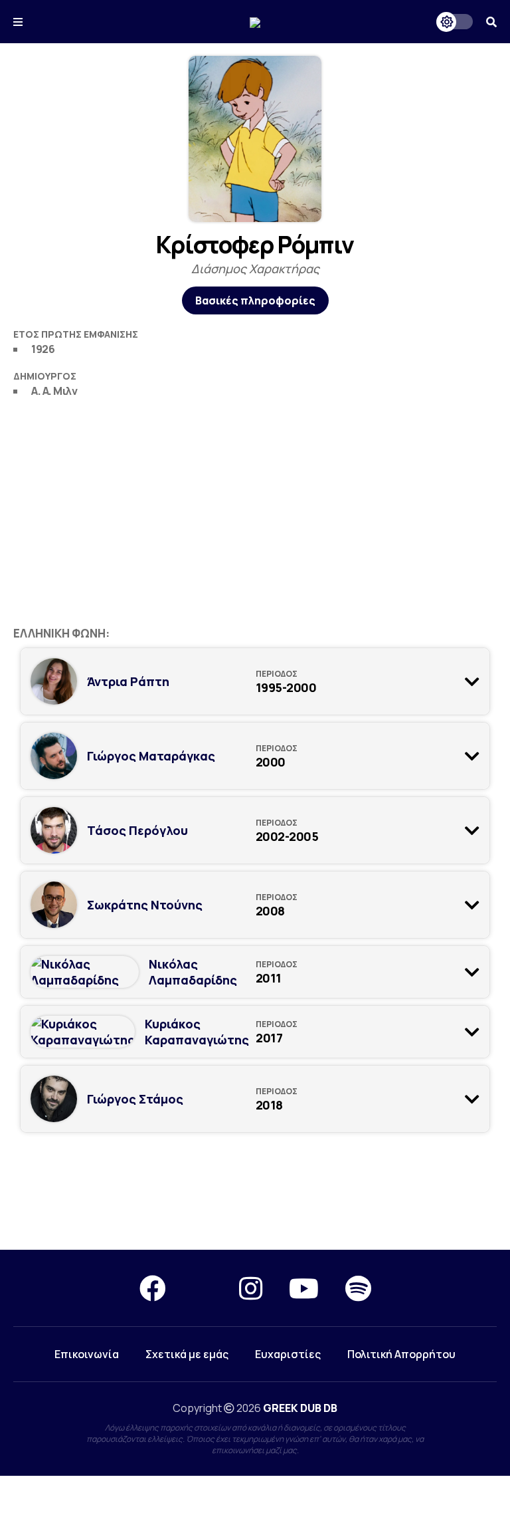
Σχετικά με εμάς (186, 1354)
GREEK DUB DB (300, 1408)
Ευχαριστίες (288, 1354)
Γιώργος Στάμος (135, 1099)
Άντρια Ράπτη (128, 681)
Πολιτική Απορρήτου (401, 1354)
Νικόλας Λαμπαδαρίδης (193, 972)
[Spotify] (358, 1288)
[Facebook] (152, 1288)
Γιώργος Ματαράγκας (151, 756)
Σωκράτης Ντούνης (145, 905)
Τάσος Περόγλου (137, 830)
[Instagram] (250, 1288)
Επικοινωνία (86, 1354)
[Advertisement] (255, 506)
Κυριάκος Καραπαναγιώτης (197, 1032)
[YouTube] (304, 1288)
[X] (202, 1288)
